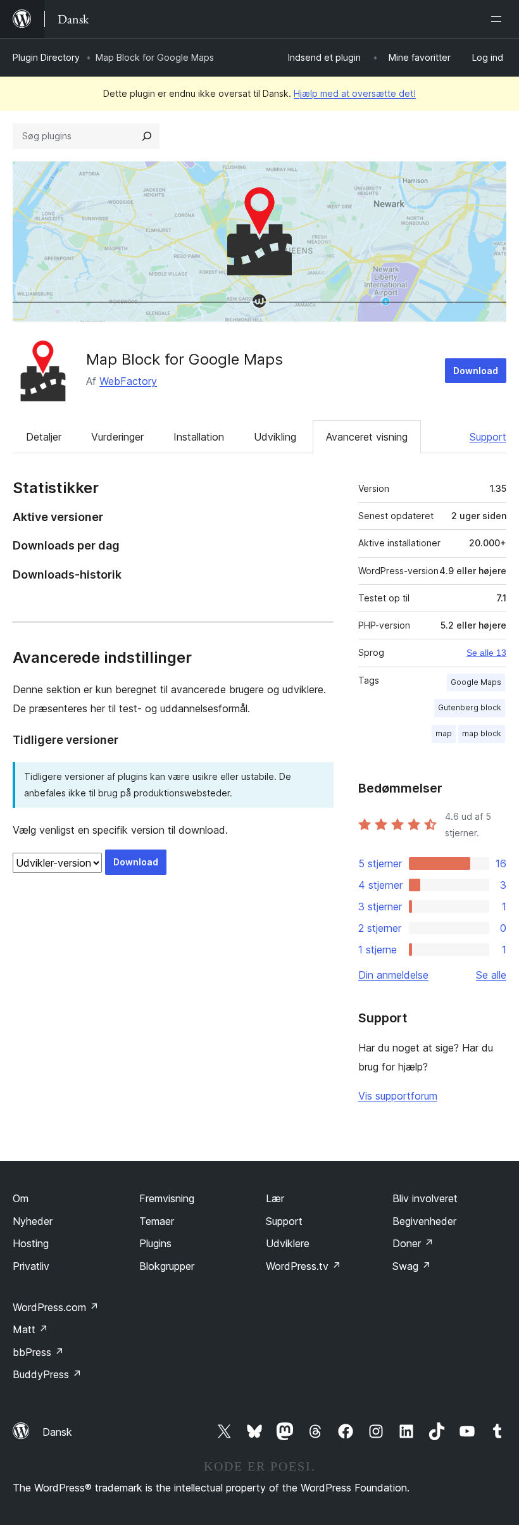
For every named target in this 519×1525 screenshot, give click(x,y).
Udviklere (288, 1243)
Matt (30, 1329)
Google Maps (476, 682)
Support (488, 436)
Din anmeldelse (393, 975)
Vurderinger (117, 436)
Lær (275, 1198)
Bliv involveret (425, 1198)
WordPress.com (56, 1307)
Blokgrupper (166, 1266)
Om (20, 1198)
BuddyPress (47, 1374)
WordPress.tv (303, 1266)
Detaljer (43, 436)
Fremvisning (166, 1198)
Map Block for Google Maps (184, 359)
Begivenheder (424, 1221)
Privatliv (31, 1266)
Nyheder (33, 1221)
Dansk (57, 1432)
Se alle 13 (486, 653)
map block (481, 733)
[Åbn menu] (498, 19)
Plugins (155, 1243)
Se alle (491, 975)
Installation (198, 436)
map (443, 733)
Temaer (156, 1221)
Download (475, 370)
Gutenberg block (469, 707)
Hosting (31, 1243)
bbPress (38, 1352)
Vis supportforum (397, 1095)
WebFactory (128, 381)
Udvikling (275, 436)
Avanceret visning (367, 436)
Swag (411, 1266)
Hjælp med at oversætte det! (355, 93)
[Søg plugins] (146, 136)
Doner (413, 1243)
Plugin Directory (46, 57)
